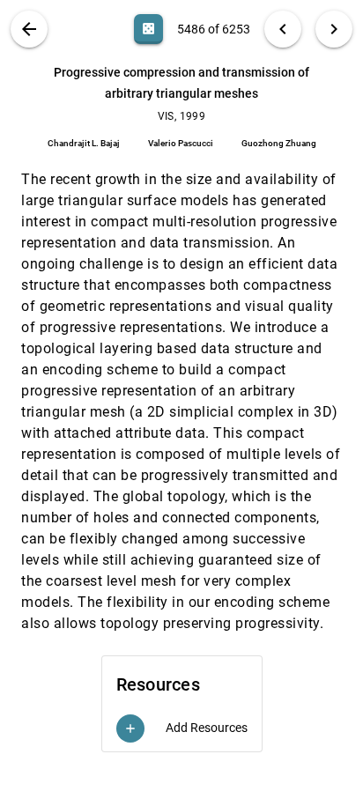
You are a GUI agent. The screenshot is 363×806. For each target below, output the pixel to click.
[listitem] (182, 728)
